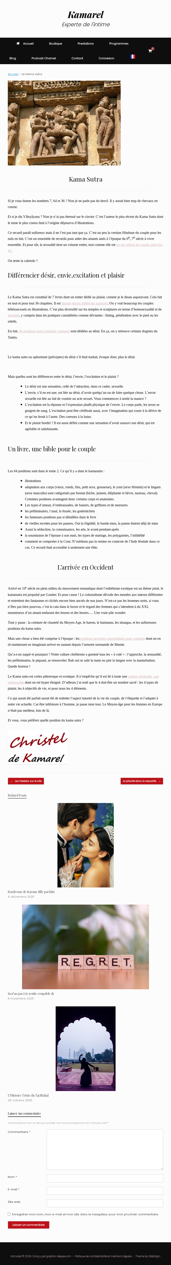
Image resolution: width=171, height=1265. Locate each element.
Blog (13, 58)
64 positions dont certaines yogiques (44, 331)
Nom (12, 1177)
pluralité (13, 315)
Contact (77, 58)
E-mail (13, 1189)
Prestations (86, 43)
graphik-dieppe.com (58, 1256)
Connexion (106, 58)
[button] (164, 51)
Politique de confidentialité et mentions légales (103, 1256)
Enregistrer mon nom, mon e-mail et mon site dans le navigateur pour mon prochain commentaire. (85, 1214)
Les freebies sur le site (26, 781)
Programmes (118, 43)
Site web (14, 1202)
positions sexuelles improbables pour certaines (112, 638)
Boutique (55, 43)
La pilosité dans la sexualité (142, 781)
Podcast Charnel (44, 58)
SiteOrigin (154, 1256)
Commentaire (19, 1132)
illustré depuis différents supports (84, 303)
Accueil (28, 43)
